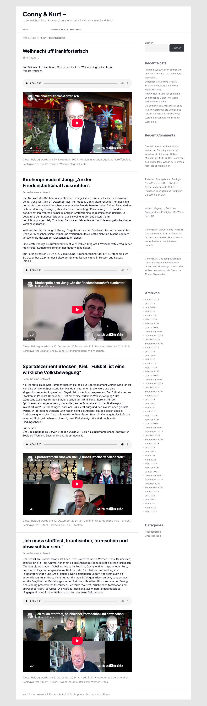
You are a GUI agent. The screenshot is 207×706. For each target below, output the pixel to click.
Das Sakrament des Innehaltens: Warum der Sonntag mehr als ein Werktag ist (162, 117)
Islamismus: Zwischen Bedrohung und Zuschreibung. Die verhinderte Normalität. (163, 73)
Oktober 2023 (152, 435)
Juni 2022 (150, 499)
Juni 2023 (150, 451)
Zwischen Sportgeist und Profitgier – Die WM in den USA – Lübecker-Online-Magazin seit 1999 (164, 183)
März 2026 (151, 319)
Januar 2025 (152, 375)
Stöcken (78, 525)
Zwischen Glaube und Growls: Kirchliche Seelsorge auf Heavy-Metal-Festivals (162, 85)
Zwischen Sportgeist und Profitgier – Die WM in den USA (164, 212)
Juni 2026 (150, 307)
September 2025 (154, 343)
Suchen (149, 42)
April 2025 (150, 363)
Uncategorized (104, 159)
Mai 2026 (150, 311)
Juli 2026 (150, 303)
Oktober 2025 (152, 339)
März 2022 (151, 511)
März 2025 (151, 367)
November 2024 (154, 383)
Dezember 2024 (154, 379)
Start (26, 29)
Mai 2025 (150, 359)
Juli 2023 (150, 447)
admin (88, 159)
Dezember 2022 (154, 475)
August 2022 (152, 491)
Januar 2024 (152, 423)
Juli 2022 (150, 495)
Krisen (53, 681)
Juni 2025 (150, 355)
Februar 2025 (152, 371)
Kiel (69, 525)
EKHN (53, 350)
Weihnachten (96, 350)
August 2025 (152, 347)
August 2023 (152, 443)
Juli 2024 (150, 399)
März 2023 (151, 463)
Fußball (44, 525)
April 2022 (150, 507)
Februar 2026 (152, 323)
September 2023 (154, 439)
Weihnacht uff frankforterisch (55, 51)
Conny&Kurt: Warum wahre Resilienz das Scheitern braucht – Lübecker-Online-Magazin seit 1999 (164, 233)
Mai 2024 (150, 407)
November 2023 (154, 431)
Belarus (44, 350)
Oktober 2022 (152, 483)
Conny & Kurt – (44, 14)
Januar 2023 (152, 471)
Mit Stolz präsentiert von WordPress (87, 694)
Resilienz (84, 681)
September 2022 (154, 487)
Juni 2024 (150, 403)
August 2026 (152, 299)
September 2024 (154, 391)
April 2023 (150, 459)
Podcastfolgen (153, 531)
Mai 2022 (150, 503)
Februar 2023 (152, 467)
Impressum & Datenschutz (66, 29)
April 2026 (150, 315)
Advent (44, 681)
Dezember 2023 (154, 427)
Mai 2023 (150, 455)
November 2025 (154, 335)
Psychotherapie (68, 681)
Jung (62, 350)
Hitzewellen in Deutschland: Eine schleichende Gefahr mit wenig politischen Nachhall (162, 97)
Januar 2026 (151, 327)
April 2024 (150, 411)
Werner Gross (99, 681)
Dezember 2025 (154, 331)
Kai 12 (26, 694)
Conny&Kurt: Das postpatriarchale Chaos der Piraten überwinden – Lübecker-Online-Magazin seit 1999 (164, 262)
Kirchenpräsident (76, 350)
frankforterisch (49, 164)
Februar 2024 (152, 419)
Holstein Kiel (57, 525)
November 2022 (154, 479)
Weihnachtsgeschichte (73, 164)
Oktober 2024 (152, 387)
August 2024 (152, 395)
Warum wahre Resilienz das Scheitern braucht (164, 241)
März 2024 (151, 415)
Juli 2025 (150, 351)
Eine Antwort (31, 57)
